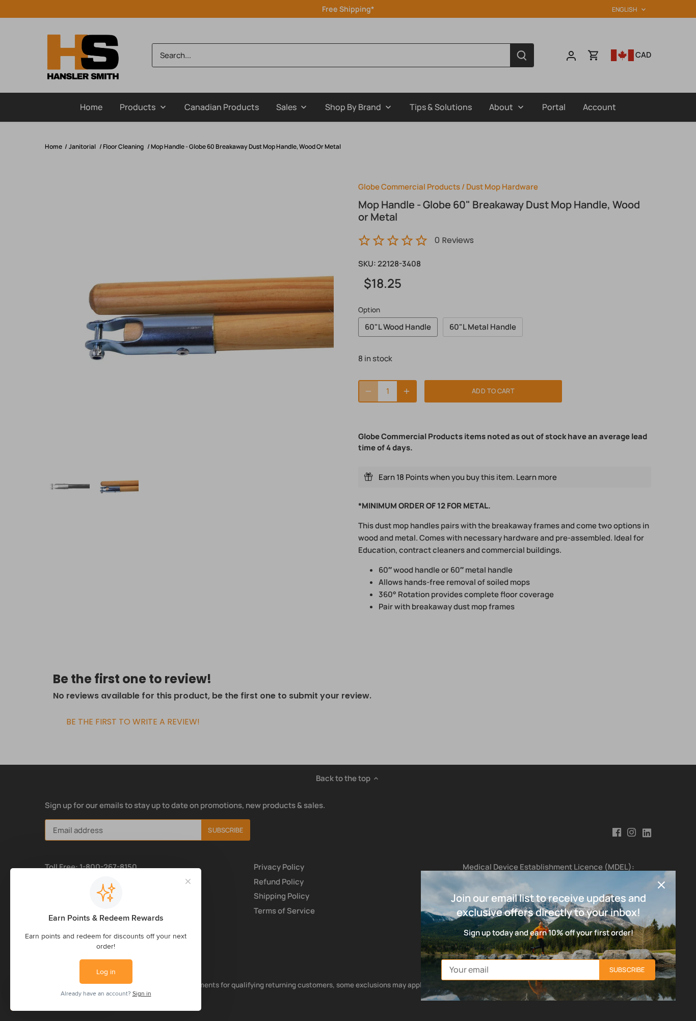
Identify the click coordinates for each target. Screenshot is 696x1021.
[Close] (661, 885)
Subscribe (627, 969)
